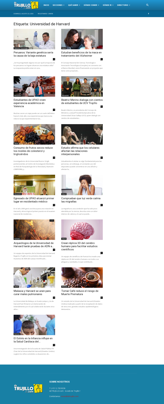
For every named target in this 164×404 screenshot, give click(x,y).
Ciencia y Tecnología (21, 48)
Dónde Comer (90, 5)
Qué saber (73, 5)
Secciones (57, 5)
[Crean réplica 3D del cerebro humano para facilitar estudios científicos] (82, 229)
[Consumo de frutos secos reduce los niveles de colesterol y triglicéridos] (34, 134)
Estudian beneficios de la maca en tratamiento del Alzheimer (81, 54)
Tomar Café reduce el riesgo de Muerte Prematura (79, 292)
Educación (17, 95)
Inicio (46, 5)
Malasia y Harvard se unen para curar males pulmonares (32, 292)
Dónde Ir (107, 5)
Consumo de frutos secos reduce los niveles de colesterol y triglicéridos (33, 151)
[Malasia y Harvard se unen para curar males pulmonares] (34, 277)
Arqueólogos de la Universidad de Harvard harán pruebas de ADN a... (34, 245)
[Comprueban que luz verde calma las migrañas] (82, 185)
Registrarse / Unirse (45, 14)
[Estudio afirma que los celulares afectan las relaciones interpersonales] (82, 134)
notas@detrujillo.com (70, 396)
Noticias (64, 287)
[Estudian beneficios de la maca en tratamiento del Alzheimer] (82, 39)
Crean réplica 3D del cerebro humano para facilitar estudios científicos (79, 246)
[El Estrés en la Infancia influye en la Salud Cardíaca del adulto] (34, 325)
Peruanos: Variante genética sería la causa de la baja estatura (33, 54)
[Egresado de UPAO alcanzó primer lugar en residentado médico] (34, 185)
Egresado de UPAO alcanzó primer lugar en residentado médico (34, 200)
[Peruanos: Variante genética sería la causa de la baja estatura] (34, 39)
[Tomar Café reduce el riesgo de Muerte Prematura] (82, 277)
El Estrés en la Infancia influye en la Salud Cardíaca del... (33, 340)
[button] (147, 5)
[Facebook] (148, 13)
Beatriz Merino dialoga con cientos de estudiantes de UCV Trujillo (82, 101)
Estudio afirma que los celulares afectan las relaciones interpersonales (80, 151)
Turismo (17, 239)
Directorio (122, 5)
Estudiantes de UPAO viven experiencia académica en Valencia (30, 103)
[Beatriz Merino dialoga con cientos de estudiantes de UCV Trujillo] (82, 86)
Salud (64, 48)
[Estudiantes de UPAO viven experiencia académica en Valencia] (34, 86)
